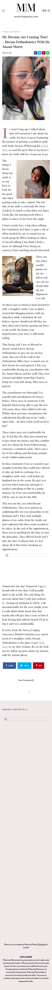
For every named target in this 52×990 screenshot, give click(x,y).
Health (5, 32)
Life (10, 32)
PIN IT (34, 179)
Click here (42, 944)
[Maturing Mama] (26, 10)
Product (17, 32)
